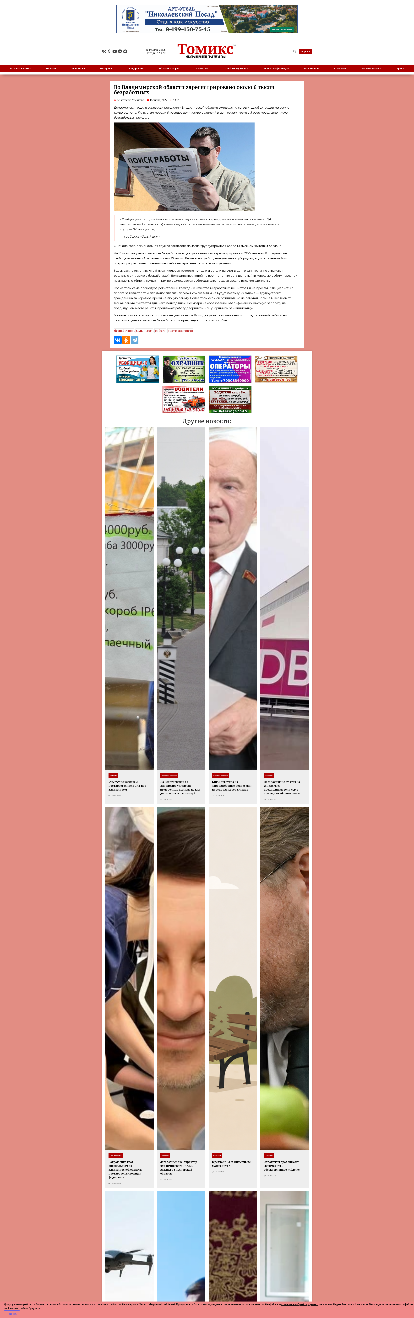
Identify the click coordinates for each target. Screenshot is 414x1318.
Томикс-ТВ (201, 68)
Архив (400, 68)
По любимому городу (236, 68)
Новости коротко (20, 68)
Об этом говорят (169, 68)
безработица (124, 331)
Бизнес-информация (276, 68)
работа (160, 331)
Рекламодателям (371, 68)
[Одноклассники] (126, 340)
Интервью (106, 68)
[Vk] (104, 51)
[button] (305, 51)
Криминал (340, 68)
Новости (51, 68)
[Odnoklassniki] (109, 51)
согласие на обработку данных (299, 1304)
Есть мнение (311, 68)
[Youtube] (114, 51)
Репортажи (78, 68)
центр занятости (180, 331)
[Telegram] (120, 51)
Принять (12, 1313)
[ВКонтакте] (118, 340)
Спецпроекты (135, 68)
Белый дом (144, 331)
